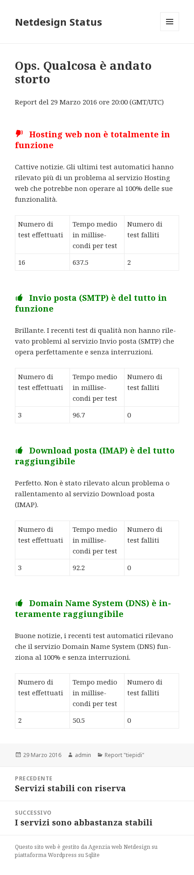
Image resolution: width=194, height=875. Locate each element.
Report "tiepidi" (124, 755)
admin (83, 755)
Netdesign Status (58, 21)
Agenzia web (105, 847)
